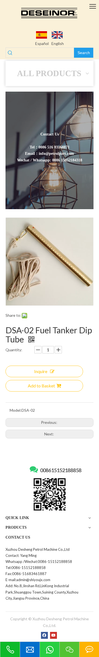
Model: (15, 410)
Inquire (40, 371)
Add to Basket (41, 385)
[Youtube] (53, 635)
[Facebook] (44, 635)
